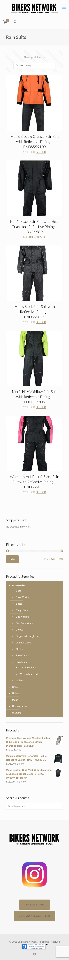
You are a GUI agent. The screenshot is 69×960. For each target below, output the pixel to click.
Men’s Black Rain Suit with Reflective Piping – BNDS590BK (34, 311)
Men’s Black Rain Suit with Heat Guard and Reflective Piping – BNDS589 (34, 226)
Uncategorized (19, 706)
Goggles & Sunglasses (28, 636)
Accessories (18, 585)
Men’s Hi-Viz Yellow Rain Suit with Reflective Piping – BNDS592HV (34, 396)
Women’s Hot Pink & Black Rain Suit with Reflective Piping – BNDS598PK (34, 481)
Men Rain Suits (28, 667)
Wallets (20, 680)
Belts (18, 590)
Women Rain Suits (29, 674)
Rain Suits (21, 662)
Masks (19, 649)
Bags (15, 687)
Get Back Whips (24, 623)
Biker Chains (22, 597)
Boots (19, 603)
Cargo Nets (22, 610)
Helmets (16, 693)
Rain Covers (22, 655)
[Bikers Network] (34, 8)
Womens (17, 712)
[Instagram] (34, 954)
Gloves (19, 629)
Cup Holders (22, 616)
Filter (12, 559)
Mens (15, 700)
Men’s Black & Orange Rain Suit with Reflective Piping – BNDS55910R (34, 141)
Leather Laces (23, 642)
